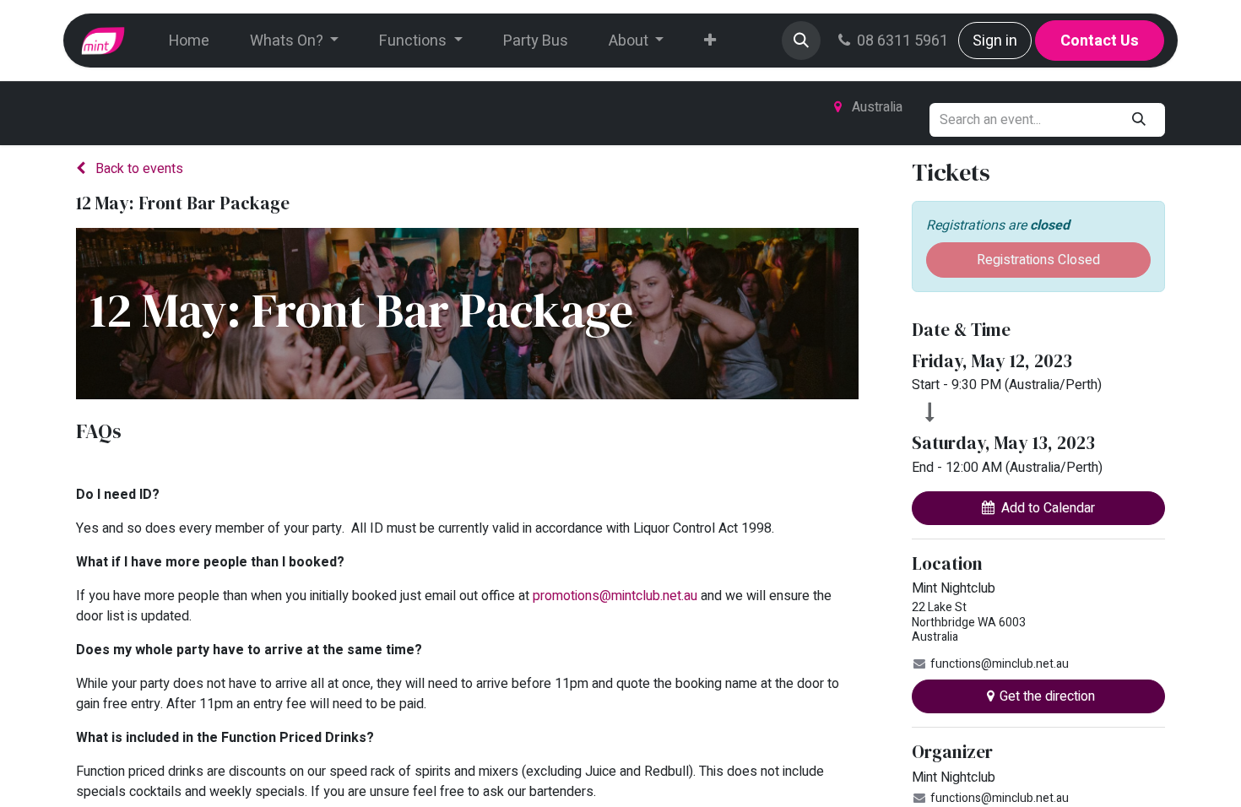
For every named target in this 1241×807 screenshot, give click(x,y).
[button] (801, 40)
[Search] (1139, 120)
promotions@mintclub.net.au (615, 596)
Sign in (995, 41)
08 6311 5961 (902, 41)
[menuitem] (189, 41)
